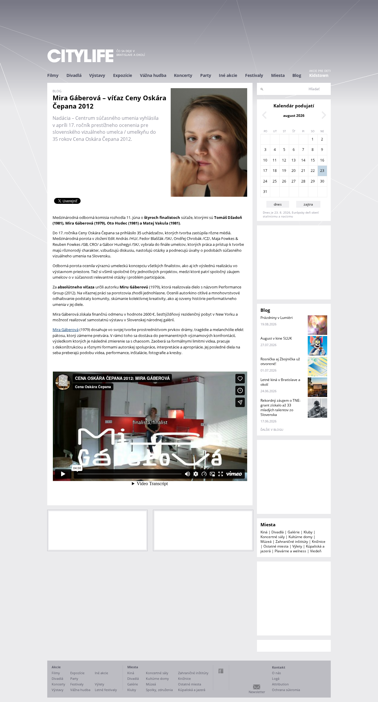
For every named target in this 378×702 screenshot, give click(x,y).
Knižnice (318, 541)
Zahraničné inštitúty (292, 541)
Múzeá (266, 541)
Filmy (52, 75)
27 (293, 181)
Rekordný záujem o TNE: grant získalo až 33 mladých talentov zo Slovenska (280, 407)
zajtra (308, 204)
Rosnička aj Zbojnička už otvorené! (280, 361)
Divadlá (74, 75)
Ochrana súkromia (286, 690)
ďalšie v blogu (271, 429)
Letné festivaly (106, 690)
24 (265, 181)
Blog (296, 75)
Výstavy (97, 75)
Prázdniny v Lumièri (276, 317)
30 (322, 181)
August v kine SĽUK (276, 338)
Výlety (297, 546)
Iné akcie (228, 75)
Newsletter (257, 692)
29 (313, 181)
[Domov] (80, 55)
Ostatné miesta (276, 546)
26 (284, 181)
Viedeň (315, 550)
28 (303, 181)
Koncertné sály (272, 536)
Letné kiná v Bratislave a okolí (280, 382)
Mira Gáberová (66, 329)
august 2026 (293, 115)
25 (275, 181)
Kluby (308, 532)
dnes (278, 204)
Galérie (294, 532)
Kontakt (278, 667)
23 (322, 170)
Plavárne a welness (290, 550)
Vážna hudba (153, 75)
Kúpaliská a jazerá (191, 690)
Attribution (280, 684)
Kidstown (318, 75)
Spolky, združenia (159, 690)
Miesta (278, 75)
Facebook (221, 671)
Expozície (122, 75)
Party (205, 75)
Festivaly (254, 75)
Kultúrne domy (300, 536)
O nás (276, 673)
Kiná (264, 532)
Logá (275, 678)
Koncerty (183, 75)
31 (265, 191)
